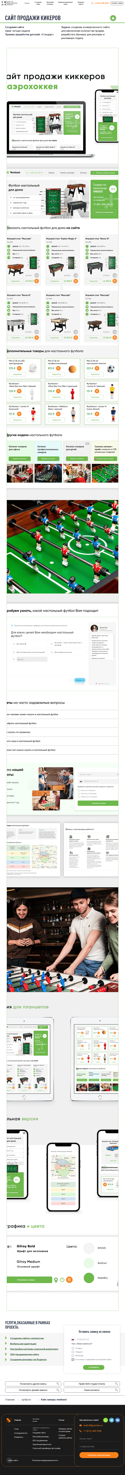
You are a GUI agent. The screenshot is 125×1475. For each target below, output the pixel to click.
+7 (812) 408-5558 (101, 3)
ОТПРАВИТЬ (93, 1367)
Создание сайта (19, 1338)
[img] (9, 3)
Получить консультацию (99, 1455)
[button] (117, 3)
